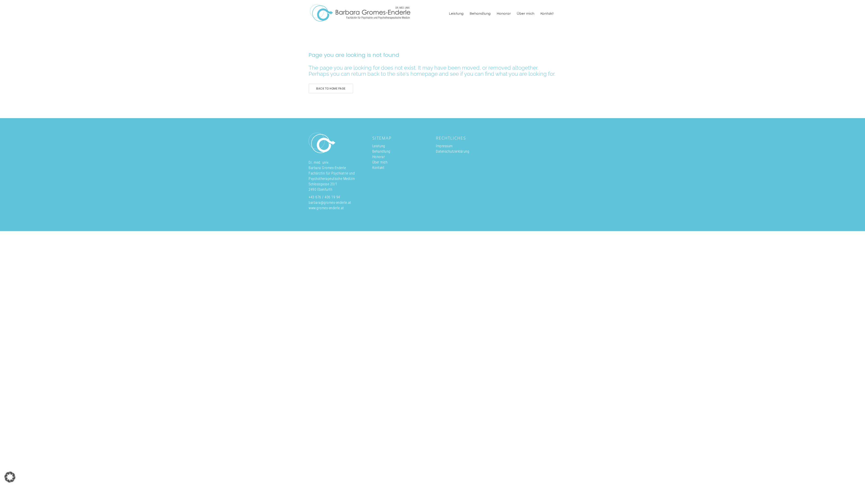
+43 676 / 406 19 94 (324, 197)
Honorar (378, 157)
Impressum (444, 146)
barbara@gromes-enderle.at (330, 202)
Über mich (380, 162)
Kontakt (378, 167)
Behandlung (381, 151)
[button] (10, 477)
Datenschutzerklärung (452, 151)
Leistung (378, 146)
